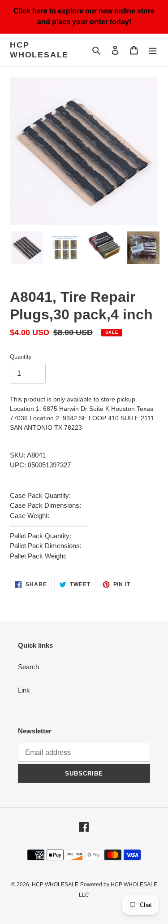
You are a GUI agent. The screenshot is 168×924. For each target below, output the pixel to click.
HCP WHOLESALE (39, 49)
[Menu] (152, 50)
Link (24, 690)
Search (28, 667)
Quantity (21, 356)
